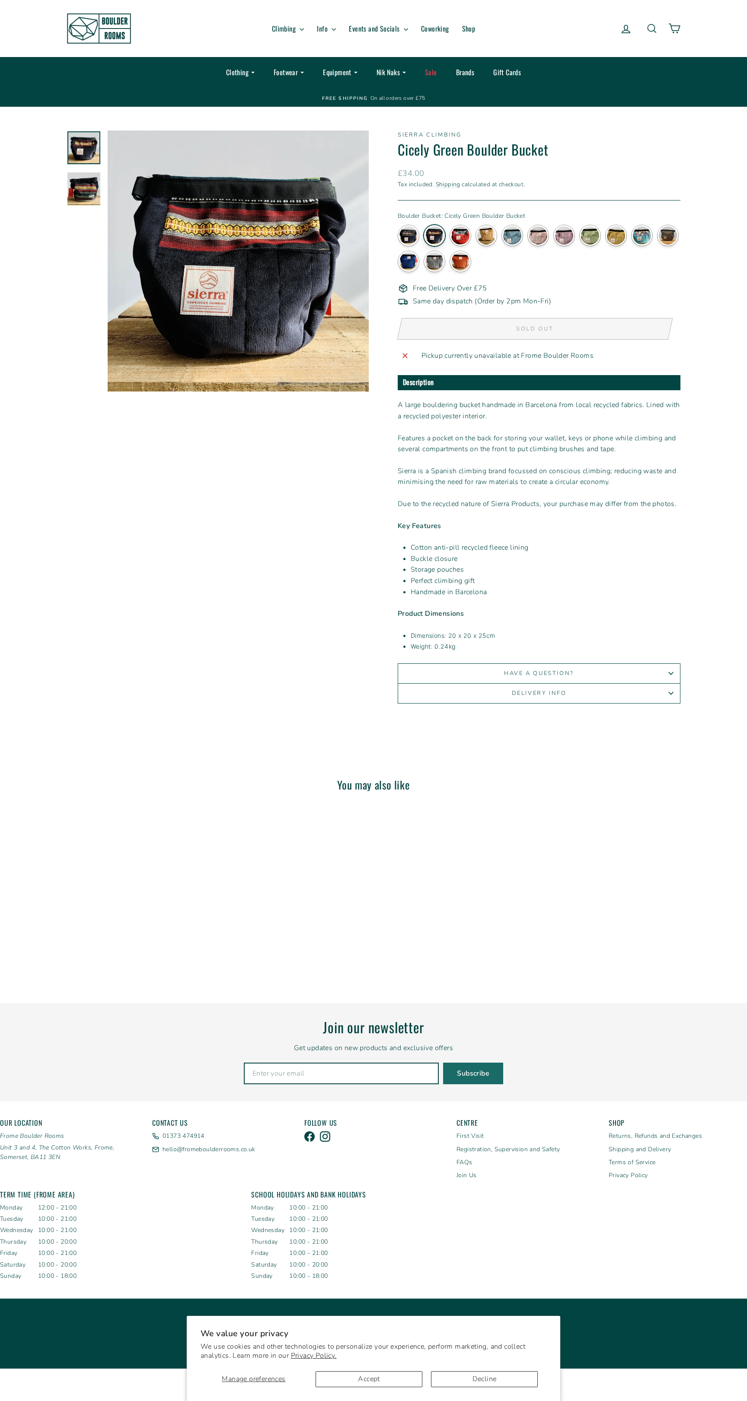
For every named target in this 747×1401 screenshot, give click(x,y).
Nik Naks (388, 72)
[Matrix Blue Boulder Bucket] (408, 261)
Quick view (140, 912)
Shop (469, 28)
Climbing (285, 28)
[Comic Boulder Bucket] (460, 235)
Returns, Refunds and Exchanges (655, 1136)
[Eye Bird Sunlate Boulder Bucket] (616, 235)
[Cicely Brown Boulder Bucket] (408, 235)
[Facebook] (309, 1136)
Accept (369, 1379)
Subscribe (473, 1073)
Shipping (448, 184)
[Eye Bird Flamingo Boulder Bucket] (538, 235)
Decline (484, 1379)
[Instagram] (325, 1136)
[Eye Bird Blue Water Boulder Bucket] (512, 235)
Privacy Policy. (314, 1355)
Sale (431, 72)
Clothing (237, 72)
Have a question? (539, 673)
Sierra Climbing (430, 135)
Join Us (466, 1175)
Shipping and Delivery (640, 1149)
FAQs (464, 1162)
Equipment (337, 72)
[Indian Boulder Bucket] (642, 235)
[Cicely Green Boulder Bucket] (434, 235)
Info (323, 28)
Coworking (435, 28)
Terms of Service (632, 1162)
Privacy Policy (628, 1175)
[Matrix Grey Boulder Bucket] (434, 261)
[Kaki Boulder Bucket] (668, 235)
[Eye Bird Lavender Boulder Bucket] (564, 235)
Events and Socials (375, 28)
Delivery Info (539, 693)
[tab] (539, 382)
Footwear (286, 72)
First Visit (470, 1136)
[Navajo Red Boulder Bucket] (460, 261)
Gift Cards (507, 72)
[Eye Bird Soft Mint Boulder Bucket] (590, 235)
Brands (465, 72)
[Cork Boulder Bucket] (486, 235)
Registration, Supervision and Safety (508, 1149)
